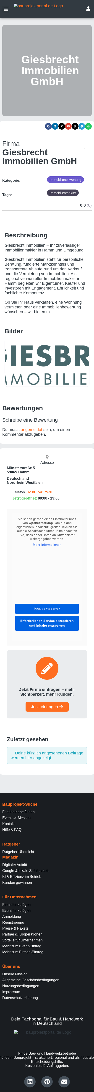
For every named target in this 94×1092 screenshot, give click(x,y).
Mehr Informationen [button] (47, 544)
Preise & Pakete (15, 928)
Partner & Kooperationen (22, 934)
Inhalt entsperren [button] (47, 608)
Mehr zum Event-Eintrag (21, 946)
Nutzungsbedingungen (20, 986)
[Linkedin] (30, 1081)
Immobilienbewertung (65, 180)
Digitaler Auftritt (14, 865)
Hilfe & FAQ (11, 830)
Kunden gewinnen (17, 882)
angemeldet (31, 429)
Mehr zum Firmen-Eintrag (22, 952)
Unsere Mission (15, 974)
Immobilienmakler (63, 193)
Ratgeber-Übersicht (18, 852)
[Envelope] (64, 1081)
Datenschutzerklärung (20, 998)
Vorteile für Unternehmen (22, 940)
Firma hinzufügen (16, 905)
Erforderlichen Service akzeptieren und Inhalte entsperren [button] (47, 623)
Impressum (11, 992)
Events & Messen (16, 818)
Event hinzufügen (16, 911)
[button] (5, 9)
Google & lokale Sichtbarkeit (25, 871)
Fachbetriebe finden (18, 812)
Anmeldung (11, 916)
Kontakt (8, 824)
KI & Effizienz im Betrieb (21, 877)
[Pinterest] (47, 1081)
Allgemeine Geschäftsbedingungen (30, 980)
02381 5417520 (39, 492)
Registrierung (13, 922)
